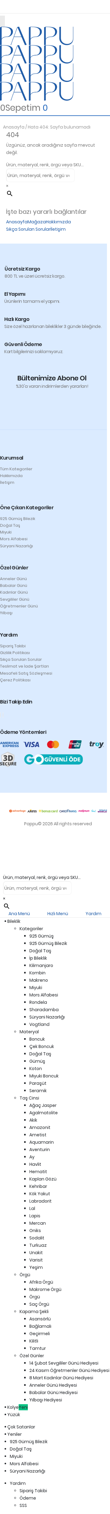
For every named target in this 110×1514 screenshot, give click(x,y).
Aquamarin (41, 1142)
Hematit (38, 1172)
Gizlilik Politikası (15, 653)
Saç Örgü (39, 1304)
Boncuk (37, 1039)
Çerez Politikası (15, 680)
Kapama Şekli (34, 1311)
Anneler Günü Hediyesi (53, 1385)
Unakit (36, 1253)
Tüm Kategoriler (16, 469)
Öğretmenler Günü (19, 606)
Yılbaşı (6, 613)
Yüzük (15, 1415)
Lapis (34, 1216)
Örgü (25, 1275)
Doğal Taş (10, 525)
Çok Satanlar (22, 1427)
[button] (3, 870)
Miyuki (6, 532)
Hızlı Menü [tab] (57, 914)
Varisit (36, 1260)
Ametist (37, 1135)
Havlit (35, 1164)
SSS (23, 1505)
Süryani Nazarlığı (16, 546)
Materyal (29, 1032)
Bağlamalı (40, 1326)
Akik (33, 1120)
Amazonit (39, 1127)
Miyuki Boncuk (44, 1076)
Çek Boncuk (41, 1046)
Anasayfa (13, 127)
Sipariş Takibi (13, 646)
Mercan (37, 1223)
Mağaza (37, 222)
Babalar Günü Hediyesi (53, 1392)
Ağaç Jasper (43, 1105)
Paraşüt (37, 1083)
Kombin (37, 973)
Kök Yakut (39, 1194)
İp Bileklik (38, 958)
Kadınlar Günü (14, 592)
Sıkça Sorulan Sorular (28, 229)
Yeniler (16, 1434)
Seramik (38, 1091)
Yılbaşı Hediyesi (45, 1400)
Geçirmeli (39, 1334)
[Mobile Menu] (2, 21)
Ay (32, 1157)
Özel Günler (32, 1356)
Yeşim (36, 1267)
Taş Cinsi (29, 1098)
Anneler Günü (13, 579)
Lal (32, 1208)
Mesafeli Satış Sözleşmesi (26, 673)
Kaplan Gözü (43, 1179)
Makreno (38, 980)
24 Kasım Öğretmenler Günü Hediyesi (69, 1370)
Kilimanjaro (41, 965)
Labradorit (40, 1201)
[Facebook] (0, 715)
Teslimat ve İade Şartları (24, 666)
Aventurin (39, 1149)
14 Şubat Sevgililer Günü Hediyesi (63, 1363)
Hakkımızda (58, 222)
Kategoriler (31, 929)
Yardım (18, 1483)
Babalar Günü (13, 585)
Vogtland (39, 1024)
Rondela (38, 1002)
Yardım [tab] (93, 914)
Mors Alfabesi (14, 539)
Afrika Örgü (41, 1282)
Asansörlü (40, 1319)
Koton (35, 1068)
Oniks (35, 1230)
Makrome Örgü (45, 1289)
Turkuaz (38, 1245)
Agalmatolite (43, 1113)
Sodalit (36, 1238)
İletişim (58, 229)
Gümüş (37, 1061)
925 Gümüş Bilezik (17, 519)
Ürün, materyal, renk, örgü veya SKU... (45, 165)
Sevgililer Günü (14, 599)
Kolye (19, 1407)
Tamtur (37, 1348)
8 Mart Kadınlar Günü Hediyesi (61, 1378)
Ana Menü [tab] (19, 914)
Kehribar (38, 1186)
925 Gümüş (41, 936)
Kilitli (33, 1341)
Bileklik (15, 921)
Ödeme (28, 1498)
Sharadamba (44, 1010)
